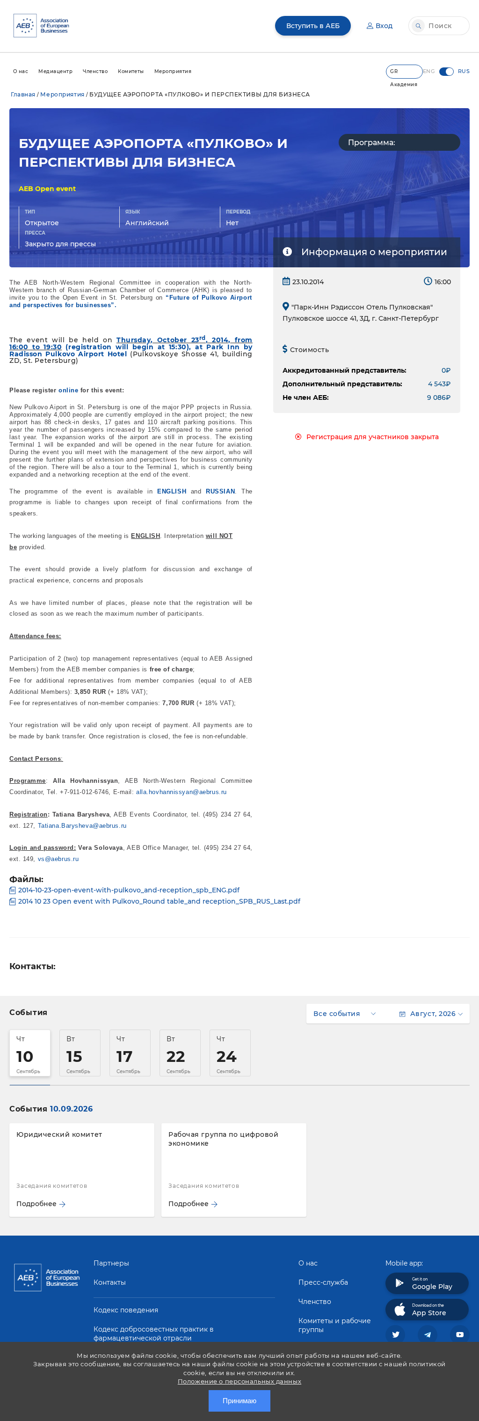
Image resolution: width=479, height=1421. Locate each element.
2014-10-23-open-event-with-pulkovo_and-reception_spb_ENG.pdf (129, 890)
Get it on (432, 1284)
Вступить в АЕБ (313, 26)
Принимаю (239, 1401)
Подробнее (36, 1204)
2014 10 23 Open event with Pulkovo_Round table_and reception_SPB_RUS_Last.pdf (159, 901)
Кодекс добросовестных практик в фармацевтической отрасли (154, 1333)
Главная (23, 94)
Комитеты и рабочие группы (334, 1325)
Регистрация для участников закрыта (372, 437)
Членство (314, 1301)
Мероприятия (62, 94)
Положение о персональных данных (239, 1381)
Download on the (429, 1310)
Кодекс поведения (126, 1310)
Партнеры (111, 1263)
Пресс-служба (323, 1282)
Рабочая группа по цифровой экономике (223, 1139)
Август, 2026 (433, 1013)
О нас (308, 1263)
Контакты (110, 1282)
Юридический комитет (59, 1134)
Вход (384, 26)
